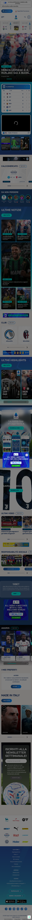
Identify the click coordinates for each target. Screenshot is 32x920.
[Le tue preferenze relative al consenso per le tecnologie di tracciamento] (29, 917)
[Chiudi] (26, 455)
